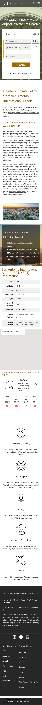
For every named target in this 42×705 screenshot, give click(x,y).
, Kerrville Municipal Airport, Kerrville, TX (23, 253)
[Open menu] (39, 3)
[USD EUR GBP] (35, 34)
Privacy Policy (8, 666)
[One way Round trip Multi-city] (9, 34)
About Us (6, 656)
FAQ (4, 676)
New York (22, 652)
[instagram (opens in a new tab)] (21, 637)
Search (22, 65)
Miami (21, 662)
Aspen (21, 677)
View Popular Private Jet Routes (28, 684)
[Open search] (34, 3)
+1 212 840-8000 (24, 701)
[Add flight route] (35, 47)
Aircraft (5, 661)
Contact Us (6, 681)
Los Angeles (23, 657)
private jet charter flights (17, 192)
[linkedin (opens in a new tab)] (27, 637)
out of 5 (17, 74)
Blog (4, 671)
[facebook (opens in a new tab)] (14, 637)
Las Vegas (22, 672)
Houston (21, 667)
